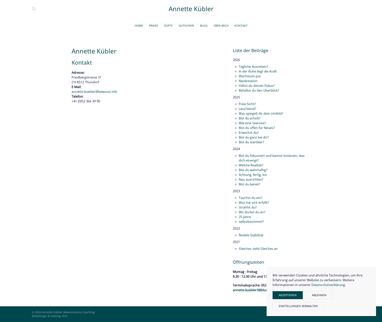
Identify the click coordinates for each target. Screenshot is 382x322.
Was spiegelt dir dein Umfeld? (261, 113)
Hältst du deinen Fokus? (257, 85)
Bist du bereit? (249, 184)
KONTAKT (241, 25)
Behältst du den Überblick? (259, 90)
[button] (34, 9)
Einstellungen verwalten (298, 306)
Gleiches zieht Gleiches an (258, 248)
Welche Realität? (251, 165)
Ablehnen (319, 295)
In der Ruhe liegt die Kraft (258, 71)
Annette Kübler (191, 8)
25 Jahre (245, 217)
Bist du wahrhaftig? (253, 170)
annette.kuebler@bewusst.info (94, 91)
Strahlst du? (248, 207)
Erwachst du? (249, 132)
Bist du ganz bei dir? (254, 137)
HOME (139, 25)
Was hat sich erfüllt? (254, 202)
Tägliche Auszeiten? (253, 66)
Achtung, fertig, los (253, 175)
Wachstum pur (250, 76)
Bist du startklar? (251, 142)
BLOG (204, 25)
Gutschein (186, 25)
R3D (64, 316)
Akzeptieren (288, 295)
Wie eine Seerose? (252, 123)
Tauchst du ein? (250, 198)
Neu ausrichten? (251, 179)
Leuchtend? (247, 109)
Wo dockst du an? (252, 212)
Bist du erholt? (249, 118)
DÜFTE (168, 25)
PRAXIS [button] (153, 25)
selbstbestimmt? (251, 221)
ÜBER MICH (221, 25)
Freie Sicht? (247, 104)
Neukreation (248, 81)
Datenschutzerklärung (328, 285)
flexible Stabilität (251, 235)
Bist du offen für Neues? (257, 128)
